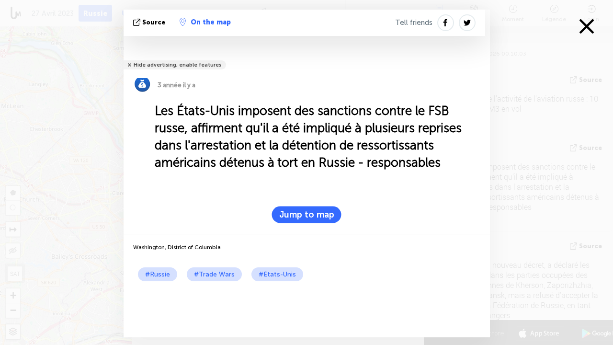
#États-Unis (277, 274)
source (153, 22)
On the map (211, 22)
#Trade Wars (214, 274)
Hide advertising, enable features (177, 65)
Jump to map (306, 214)
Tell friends (413, 22)
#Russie (157, 274)
